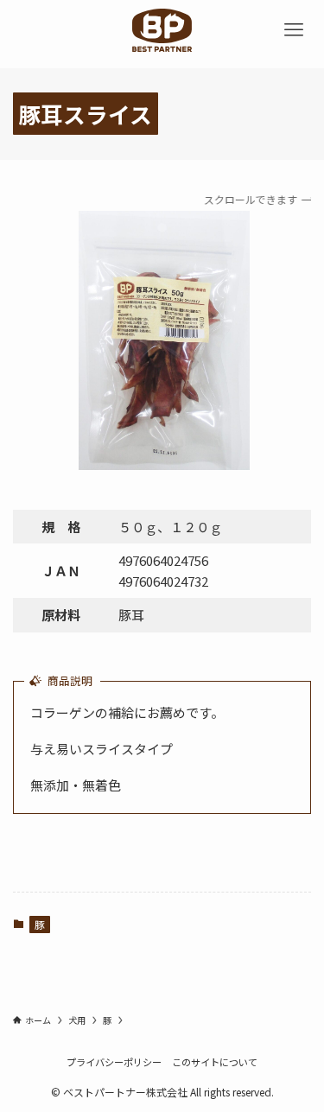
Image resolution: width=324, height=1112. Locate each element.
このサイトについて (214, 1062)
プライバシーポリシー (114, 1062)
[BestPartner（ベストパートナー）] (161, 30)
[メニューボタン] (294, 30)
